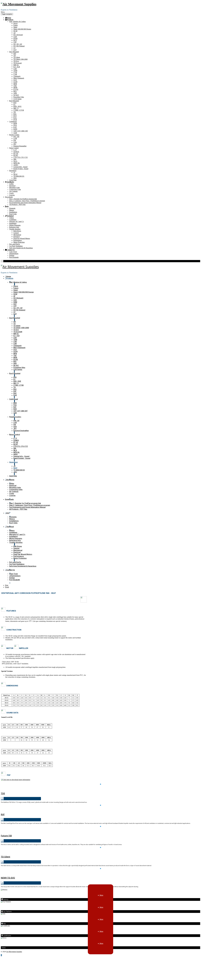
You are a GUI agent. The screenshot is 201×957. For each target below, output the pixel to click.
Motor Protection (19, 242)
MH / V (16, 108)
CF (14, 48)
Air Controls (13, 191)
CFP (14, 42)
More (101, 895)
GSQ (15, 142)
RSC (15, 114)
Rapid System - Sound (20, 169)
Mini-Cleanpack (18, 78)
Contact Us (11, 250)
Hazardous (12, 170)
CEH (15, 37)
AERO (15, 165)
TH (14, 112)
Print (6, 585)
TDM (15, 70)
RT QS (15, 153)
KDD (15, 129)
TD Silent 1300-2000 (20, 59)
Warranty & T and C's (16, 221)
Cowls (11, 193)
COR (15, 138)
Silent (15, 27)
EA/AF (15, 89)
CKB (15, 133)
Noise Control (14, 148)
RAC (15, 118)
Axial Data (12, 180)
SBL (15, 159)
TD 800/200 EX (18, 176)
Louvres (12, 195)
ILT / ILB (16, 67)
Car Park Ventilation (16, 246)
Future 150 (100, 831)
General (16, 233)
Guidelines (12, 219)
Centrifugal (13, 121)
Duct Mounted (14, 52)
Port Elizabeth (14, 257)
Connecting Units (15, 189)
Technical (10, 216)
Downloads (9, 197)
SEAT (15, 174)
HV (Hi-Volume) (19, 46)
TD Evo (16, 61)
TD (14, 55)
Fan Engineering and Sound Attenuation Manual (25, 203)
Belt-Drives (17, 231)
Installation (12, 223)
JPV (14, 144)
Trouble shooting (14, 229)
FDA (15, 125)
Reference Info (14, 227)
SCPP (15, 82)
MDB (15, 87)
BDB (15, 123)
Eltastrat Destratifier (19, 146)
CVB (15, 72)
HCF (15, 40)
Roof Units (13, 214)
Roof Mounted (14, 101)
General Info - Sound (20, 167)
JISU (15, 178)
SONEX (16, 152)
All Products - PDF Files (17, 204)
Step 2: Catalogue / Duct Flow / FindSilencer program (27, 201)
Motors (11, 210)
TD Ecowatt (17, 63)
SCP (14, 50)
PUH (15, 120)
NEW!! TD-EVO (8, 877)
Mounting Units (14, 187)
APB (15, 93)
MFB (15, 84)
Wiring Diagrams (15, 225)
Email (7, 587)
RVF (15, 116)
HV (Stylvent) (18, 35)
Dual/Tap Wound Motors (21, 238)
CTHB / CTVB (18, 110)
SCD (15, 80)
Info (7, 206)
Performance (17, 240)
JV (14, 172)
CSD (15, 69)
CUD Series (17, 99)
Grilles (11, 184)
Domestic (12, 208)
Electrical (12, 186)
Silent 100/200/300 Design (22, 29)
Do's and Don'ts (14, 244)
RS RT (15, 155)
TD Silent (16, 57)
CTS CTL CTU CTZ (20, 157)
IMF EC (16, 65)
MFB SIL (16, 163)
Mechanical (17, 235)
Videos (11, 218)
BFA (15, 91)
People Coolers (14, 135)
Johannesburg (13, 253)
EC (14, 104)
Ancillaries (10, 182)
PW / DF (16, 136)
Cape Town (13, 252)
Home (9, 18)
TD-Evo (100, 873)
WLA (15, 161)
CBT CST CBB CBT (20, 131)
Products (10, 19)
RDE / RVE (17, 106)
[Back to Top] (1, 955)
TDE (15, 86)
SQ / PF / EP (17, 44)
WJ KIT (16, 95)
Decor (15, 23)
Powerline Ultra (18, 97)
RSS (14, 103)
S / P (15, 150)
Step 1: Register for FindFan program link (23, 199)
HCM (15, 31)
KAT (15, 127)
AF (14, 33)
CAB (15, 74)
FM (14, 140)
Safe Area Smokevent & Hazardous (21, 248)
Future (15, 25)
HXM (15, 38)
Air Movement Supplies (14, 951)
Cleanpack (16, 76)
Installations (13, 212)
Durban (11, 255)
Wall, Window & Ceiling (17, 21)
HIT (14, 53)
